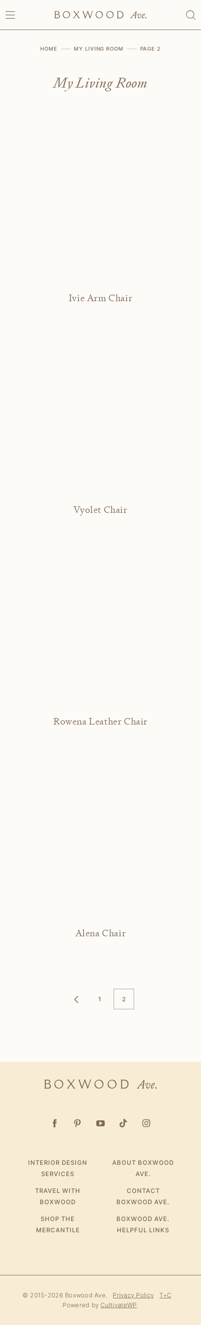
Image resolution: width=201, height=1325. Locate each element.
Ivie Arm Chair (100, 298)
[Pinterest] (77, 1122)
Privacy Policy (133, 1295)
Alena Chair (100, 933)
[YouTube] (100, 1122)
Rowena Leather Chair (100, 721)
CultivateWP (118, 1305)
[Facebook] (54, 1122)
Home (48, 48)
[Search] (190, 15)
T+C (165, 1295)
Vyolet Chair (100, 510)
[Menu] (10, 15)
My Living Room (98, 48)
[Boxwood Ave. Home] (100, 14)
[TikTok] (123, 1122)
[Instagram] (146, 1122)
